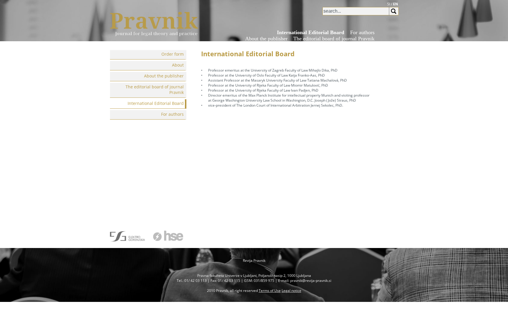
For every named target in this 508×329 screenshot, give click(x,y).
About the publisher (266, 39)
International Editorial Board (310, 32)
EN (395, 3)
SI (388, 3)
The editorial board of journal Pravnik (334, 39)
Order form (343, 45)
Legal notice (291, 290)
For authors (362, 32)
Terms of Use (270, 290)
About (368, 45)
